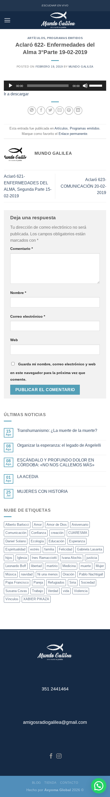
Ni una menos (47, 574)
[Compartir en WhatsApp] (32, 110)
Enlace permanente (73, 134)
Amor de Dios (57, 524)
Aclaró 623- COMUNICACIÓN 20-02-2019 (83, 186)
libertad (36, 566)
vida (66, 591)
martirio (52, 566)
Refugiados (56, 582)
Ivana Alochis (72, 558)
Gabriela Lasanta (89, 549)
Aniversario (80, 524)
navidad (26, 574)
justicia (91, 558)
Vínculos (11, 599)
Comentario (21, 249)
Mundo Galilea (81, 66)
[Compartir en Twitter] (50, 110)
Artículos (36, 38)
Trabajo (37, 591)
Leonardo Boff (15, 566)
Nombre (18, 293)
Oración (68, 574)
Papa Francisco (17, 582)
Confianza (38, 533)
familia (49, 549)
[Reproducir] (10, 85)
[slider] (96, 85)
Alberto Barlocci (17, 524)
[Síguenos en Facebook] (51, 756)
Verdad (53, 591)
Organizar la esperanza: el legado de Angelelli (59, 445)
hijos (8, 558)
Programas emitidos (65, 38)
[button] (98, 785)
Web (14, 340)
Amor (38, 524)
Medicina (69, 566)
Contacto (69, 783)
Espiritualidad (15, 549)
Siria (72, 582)
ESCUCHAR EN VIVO (55, 5)
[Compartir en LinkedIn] (78, 110)
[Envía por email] (60, 110)
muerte (86, 566)
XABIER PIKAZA (36, 599)
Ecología (37, 541)
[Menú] (7, 20)
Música (10, 574)
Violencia (80, 591)
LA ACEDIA (27, 476)
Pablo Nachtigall (91, 574)
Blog (36, 783)
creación (57, 533)
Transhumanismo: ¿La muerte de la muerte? (57, 430)
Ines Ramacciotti (44, 558)
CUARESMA (77, 533)
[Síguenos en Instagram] (59, 756)
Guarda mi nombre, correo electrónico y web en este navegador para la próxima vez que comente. (53, 371)
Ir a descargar (16, 94)
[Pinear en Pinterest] (69, 110)
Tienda (50, 783)
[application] (55, 86)
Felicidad (65, 549)
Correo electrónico (27, 316)
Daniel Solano (15, 541)
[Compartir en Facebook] (41, 110)
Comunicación (15, 533)
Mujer (100, 566)
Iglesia (22, 558)
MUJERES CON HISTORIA (42, 491)
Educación (56, 541)
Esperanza (77, 541)
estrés (34, 549)
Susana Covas (16, 591)
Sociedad (88, 582)
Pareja (38, 582)
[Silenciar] (85, 85)
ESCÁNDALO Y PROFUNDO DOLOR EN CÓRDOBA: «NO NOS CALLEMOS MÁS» (55, 462)
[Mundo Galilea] (58, 20)
